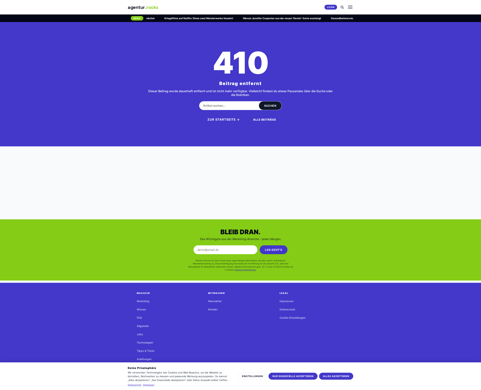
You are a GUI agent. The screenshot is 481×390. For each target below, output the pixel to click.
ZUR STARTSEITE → (223, 119)
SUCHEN (270, 105)
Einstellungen (252, 376)
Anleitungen (144, 359)
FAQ (139, 317)
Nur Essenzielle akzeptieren (293, 376)
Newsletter (215, 301)
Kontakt (213, 309)
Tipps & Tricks (146, 350)
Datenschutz (287, 309)
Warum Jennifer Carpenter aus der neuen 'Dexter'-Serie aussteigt (277, 18)
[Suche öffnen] (342, 7)
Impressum (286, 301)
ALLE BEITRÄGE (264, 119)
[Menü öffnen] (350, 7)
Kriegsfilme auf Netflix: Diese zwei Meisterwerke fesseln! (194, 18)
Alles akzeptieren (336, 376)
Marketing (143, 301)
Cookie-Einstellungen (293, 317)
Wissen (141, 309)
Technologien (145, 342)
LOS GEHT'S (273, 249)
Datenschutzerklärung (245, 269)
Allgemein (143, 326)
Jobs (140, 334)
